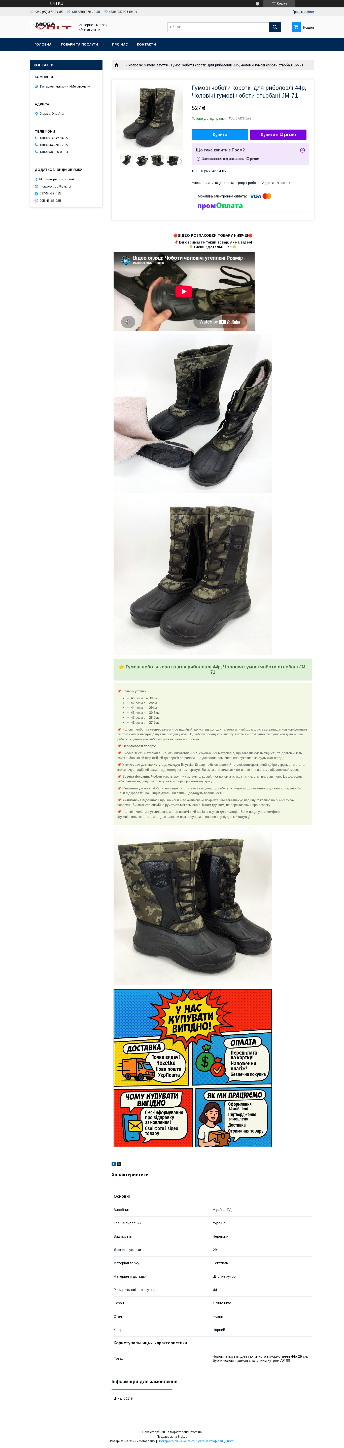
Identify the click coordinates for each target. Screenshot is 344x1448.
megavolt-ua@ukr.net (55, 186)
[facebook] (114, 1164)
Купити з (269, 135)
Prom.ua (196, 1432)
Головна (43, 44)
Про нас (120, 44)
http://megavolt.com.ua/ (56, 179)
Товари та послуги (79, 44)
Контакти (146, 44)
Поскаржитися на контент (176, 1441)
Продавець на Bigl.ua (172, 1436)
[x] (119, 1164)
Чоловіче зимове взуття (148, 65)
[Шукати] (275, 27)
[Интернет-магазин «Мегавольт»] (51, 31)
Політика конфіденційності (215, 1441)
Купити (220, 135)
